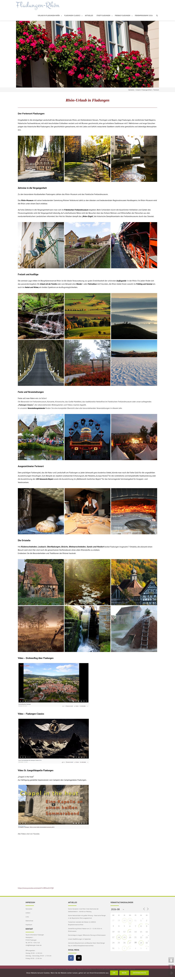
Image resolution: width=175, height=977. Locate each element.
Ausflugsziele (121, 280)
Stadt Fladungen (103, 15)
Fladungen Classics (72, 15)
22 (141, 937)
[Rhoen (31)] (88, 363)
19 (124, 937)
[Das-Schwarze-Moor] (41, 629)
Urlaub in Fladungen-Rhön (49, 15)
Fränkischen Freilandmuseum (76, 210)
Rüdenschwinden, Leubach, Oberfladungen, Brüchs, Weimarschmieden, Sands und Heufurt (62, 547)
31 (135, 920)
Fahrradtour (92, 284)
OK (114, 973)
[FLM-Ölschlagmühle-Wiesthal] (41, 582)
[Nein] (172, 973)
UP (171, 967)
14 (135, 931)
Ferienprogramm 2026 (144, 15)
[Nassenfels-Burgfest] (134, 437)
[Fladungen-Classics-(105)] (134, 245)
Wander (79, 284)
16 (147, 931)
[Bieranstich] (41, 437)
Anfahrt (28, 913)
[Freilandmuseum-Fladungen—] (134, 511)
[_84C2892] (88, 245)
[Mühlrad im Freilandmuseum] (88, 629)
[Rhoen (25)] (88, 316)
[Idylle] (134, 159)
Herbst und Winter (31, 287)
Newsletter (29, 909)
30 (130, 920)
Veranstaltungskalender (36, 408)
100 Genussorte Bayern (44, 479)
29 (124, 920)
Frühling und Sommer (144, 284)
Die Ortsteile (24, 540)
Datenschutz (29, 921)
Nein (124, 973)
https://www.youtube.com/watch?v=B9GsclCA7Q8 (36, 888)
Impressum (29, 924)
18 (119, 937)
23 (147, 937)
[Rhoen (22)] (134, 316)
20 (130, 937)
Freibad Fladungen (122, 15)
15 (141, 931)
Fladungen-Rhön (38, 5)
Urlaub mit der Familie (48, 284)
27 (130, 943)
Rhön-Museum (27, 200)
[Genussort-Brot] (41, 511)
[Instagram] (79, 958)
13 (130, 931)
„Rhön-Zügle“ (87, 216)
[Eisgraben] (88, 582)
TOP (171, 960)
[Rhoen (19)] (134, 363)
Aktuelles (89, 15)
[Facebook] (71, 958)
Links (27, 917)
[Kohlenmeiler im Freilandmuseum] (134, 629)
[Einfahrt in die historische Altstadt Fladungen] (41, 159)
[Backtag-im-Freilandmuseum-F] (88, 511)
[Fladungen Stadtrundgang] (88, 159)
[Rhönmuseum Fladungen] (41, 245)
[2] (134, 582)
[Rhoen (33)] (41, 363)
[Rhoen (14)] (41, 316)
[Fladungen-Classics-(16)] (88, 437)
